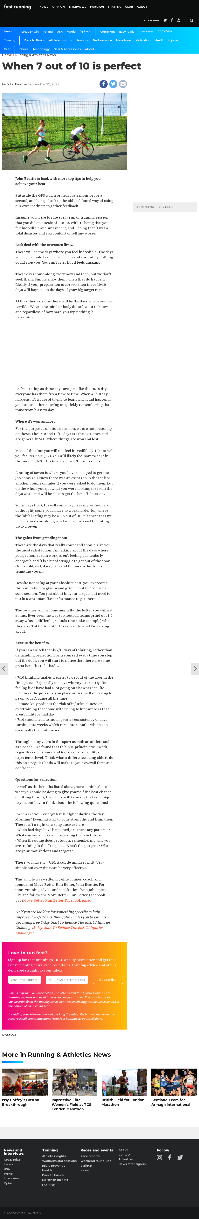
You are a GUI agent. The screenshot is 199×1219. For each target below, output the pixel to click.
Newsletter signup (132, 1164)
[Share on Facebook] (104, 84)
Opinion (58, 6)
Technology (41, 49)
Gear (129, 6)
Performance (102, 40)
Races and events (96, 1150)
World (71, 31)
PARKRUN (97, 6)
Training (114, 6)
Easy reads (126, 31)
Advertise (126, 1159)
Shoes (23, 49)
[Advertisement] (64, 353)
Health (159, 40)
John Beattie (17, 84)
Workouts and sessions (59, 1161)
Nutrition (48, 1184)
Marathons (123, 40)
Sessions (82, 40)
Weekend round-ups (95, 1161)
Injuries (173, 40)
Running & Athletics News (35, 55)
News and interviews (14, 1152)
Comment (107, 31)
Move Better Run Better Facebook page (56, 900)
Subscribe (152, 20)
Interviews (77, 6)
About (142, 6)
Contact (124, 1154)
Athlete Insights (60, 40)
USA (60, 31)
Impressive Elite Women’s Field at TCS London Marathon (71, 1104)
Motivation (143, 40)
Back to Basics (34, 40)
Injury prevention (54, 1165)
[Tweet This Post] (113, 84)
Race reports (90, 1156)
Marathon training (55, 1179)
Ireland (48, 31)
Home (7, 55)
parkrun (86, 1165)
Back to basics (53, 1175)
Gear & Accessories (67, 49)
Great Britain (30, 31)
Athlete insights (54, 1156)
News (43, 6)
